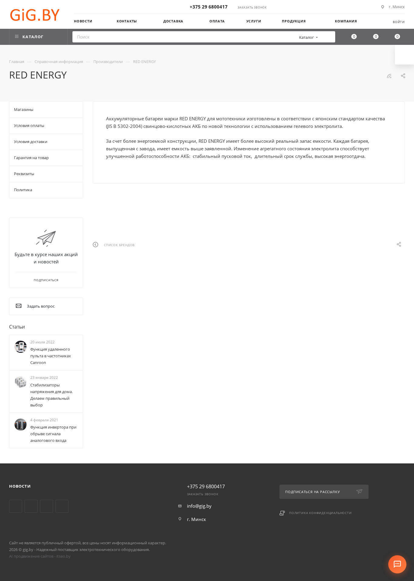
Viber (46, 506)
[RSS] (389, 76)
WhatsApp (61, 506)
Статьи (17, 326)
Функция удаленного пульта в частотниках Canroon (50, 355)
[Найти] (328, 36)
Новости (20, 486)
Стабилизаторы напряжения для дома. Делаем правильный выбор (51, 395)
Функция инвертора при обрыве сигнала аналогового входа (53, 433)
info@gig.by (199, 506)
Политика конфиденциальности (320, 513)
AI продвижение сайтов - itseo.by (40, 556)
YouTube (31, 506)
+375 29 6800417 (209, 7)
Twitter (15, 506)
